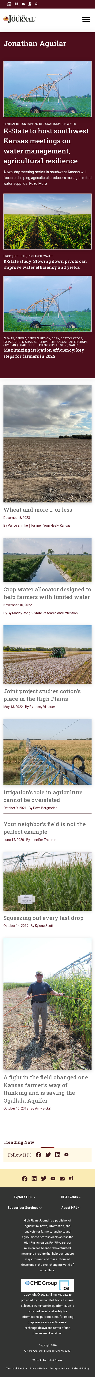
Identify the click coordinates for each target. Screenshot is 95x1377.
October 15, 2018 (15, 1108)
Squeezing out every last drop (43, 918)
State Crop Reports (33, 345)
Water (71, 124)
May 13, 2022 (13, 707)
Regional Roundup (52, 124)
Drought (20, 256)
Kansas (32, 124)
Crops (7, 256)
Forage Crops (13, 342)
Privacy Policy (38, 1368)
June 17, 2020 (13, 840)
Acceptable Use (59, 1368)
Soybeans (10, 345)
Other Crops (78, 342)
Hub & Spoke (55, 1360)
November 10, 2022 (17, 605)
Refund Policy (80, 1368)
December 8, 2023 (16, 518)
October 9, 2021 (15, 808)
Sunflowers (58, 345)
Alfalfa (8, 338)
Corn (55, 338)
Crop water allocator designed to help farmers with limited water (47, 593)
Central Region (14, 124)
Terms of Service (16, 1368)
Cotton (66, 338)
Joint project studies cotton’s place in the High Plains (42, 695)
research (35, 256)
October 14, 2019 (15, 926)
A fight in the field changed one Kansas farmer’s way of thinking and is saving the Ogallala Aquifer (45, 1089)
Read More (38, 183)
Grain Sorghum (36, 342)
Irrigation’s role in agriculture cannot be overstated (43, 796)
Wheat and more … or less (39, 509)
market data (60, 1294)
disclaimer (55, 1333)
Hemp (52, 342)
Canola (20, 338)
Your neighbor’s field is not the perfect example (44, 828)
